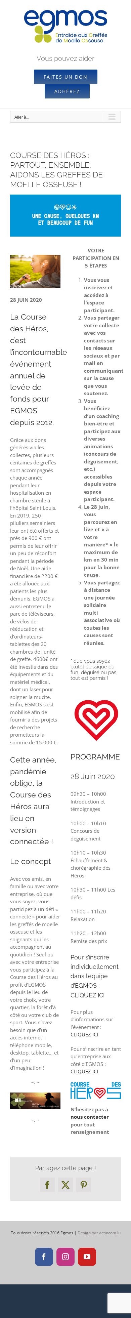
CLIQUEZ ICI (87, 995)
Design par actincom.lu (99, 1233)
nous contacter (90, 1116)
